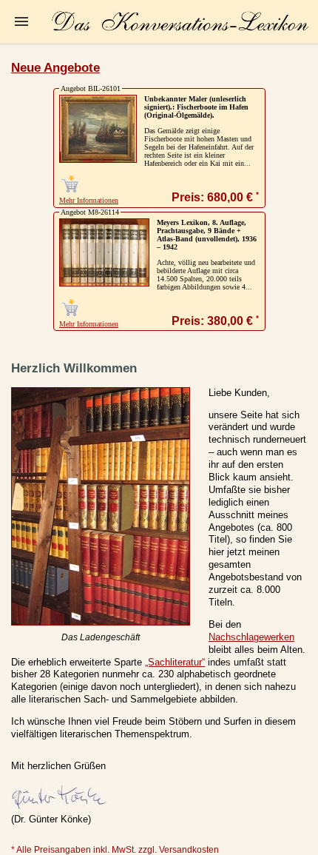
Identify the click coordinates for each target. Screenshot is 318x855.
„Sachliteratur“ (175, 662)
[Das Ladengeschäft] (100, 622)
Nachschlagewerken (251, 637)
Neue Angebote (55, 68)
